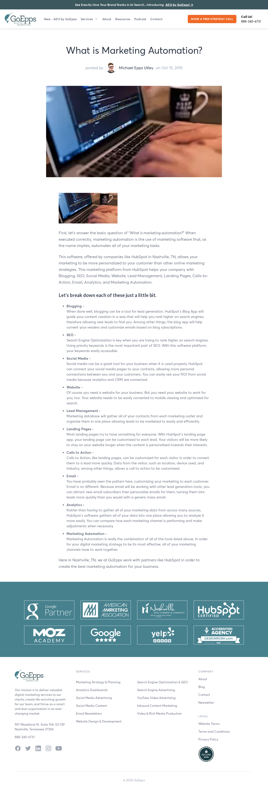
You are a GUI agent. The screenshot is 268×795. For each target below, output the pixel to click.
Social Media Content (91, 705)
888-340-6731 (251, 21)
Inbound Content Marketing (157, 705)
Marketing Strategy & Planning (98, 682)
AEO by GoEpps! (179, 5)
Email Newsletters (89, 713)
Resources (122, 19)
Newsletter (206, 702)
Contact (156, 19)
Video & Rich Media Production (159, 713)
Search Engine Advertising (156, 690)
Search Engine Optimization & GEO (162, 682)
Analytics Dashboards (92, 690)
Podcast (140, 19)
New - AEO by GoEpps (60, 19)
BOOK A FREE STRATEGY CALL (212, 19)
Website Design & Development (98, 721)
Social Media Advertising (94, 698)
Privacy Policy (208, 739)
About (106, 19)
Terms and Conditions (214, 731)
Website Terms (209, 723)
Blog (201, 687)
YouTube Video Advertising (156, 698)
